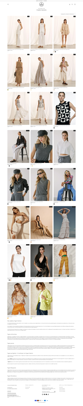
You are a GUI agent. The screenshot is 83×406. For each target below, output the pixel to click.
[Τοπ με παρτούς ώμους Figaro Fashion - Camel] (31, 242)
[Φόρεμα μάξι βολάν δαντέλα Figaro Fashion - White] (54, 242)
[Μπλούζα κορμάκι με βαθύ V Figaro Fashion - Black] (31, 280)
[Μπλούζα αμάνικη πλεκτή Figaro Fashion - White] (7, 280)
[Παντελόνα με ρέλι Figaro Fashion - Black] (9, 165)
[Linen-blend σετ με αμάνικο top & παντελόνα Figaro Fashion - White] (7, 51)
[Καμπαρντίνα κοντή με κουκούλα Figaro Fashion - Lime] (31, 318)
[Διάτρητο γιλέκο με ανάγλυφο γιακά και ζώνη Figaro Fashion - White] (31, 127)
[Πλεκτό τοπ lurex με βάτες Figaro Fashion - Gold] (32, 165)
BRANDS (41, 8)
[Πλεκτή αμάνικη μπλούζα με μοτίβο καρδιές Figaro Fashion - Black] (54, 127)
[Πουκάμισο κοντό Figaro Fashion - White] (54, 165)
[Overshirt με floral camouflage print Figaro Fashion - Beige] (54, 89)
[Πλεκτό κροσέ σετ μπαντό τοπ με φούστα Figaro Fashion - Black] (9, 242)
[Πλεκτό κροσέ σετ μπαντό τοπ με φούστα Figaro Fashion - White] (7, 242)
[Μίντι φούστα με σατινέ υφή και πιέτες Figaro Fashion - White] (7, 127)
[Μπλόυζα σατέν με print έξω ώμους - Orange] (7, 318)
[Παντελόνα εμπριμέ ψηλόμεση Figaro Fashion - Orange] (54, 280)
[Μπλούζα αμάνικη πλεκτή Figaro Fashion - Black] (9, 280)
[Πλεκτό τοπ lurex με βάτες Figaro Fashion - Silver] (31, 165)
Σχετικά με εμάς (27, 387)
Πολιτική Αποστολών (62, 389)
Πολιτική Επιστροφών (62, 391)
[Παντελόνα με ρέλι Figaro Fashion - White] (7, 165)
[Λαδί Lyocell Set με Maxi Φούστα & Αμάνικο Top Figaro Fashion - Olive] (7, 89)
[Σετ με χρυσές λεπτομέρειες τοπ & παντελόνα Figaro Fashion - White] (31, 51)
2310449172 (9, 391)
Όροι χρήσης (61, 387)
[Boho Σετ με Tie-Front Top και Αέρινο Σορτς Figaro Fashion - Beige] (54, 51)
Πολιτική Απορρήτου (62, 388)
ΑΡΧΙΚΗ (39, 8)
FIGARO (44, 8)
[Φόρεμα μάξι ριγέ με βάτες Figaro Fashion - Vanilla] (31, 89)
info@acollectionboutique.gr (11, 393)
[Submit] (54, 391)
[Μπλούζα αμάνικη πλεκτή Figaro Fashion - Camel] (10, 280)
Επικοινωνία (27, 388)
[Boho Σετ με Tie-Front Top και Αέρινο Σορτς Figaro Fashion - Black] (55, 51)
